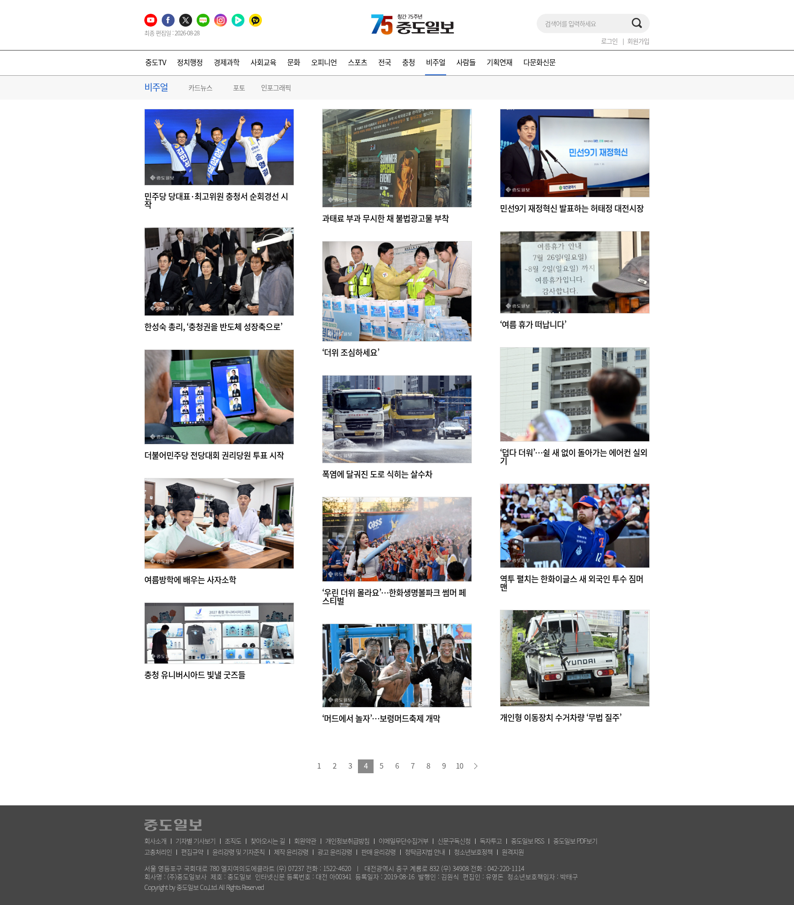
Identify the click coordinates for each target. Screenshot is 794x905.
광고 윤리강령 (335, 852)
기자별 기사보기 (196, 841)
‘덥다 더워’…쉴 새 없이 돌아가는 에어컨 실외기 (573, 457)
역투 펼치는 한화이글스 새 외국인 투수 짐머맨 (571, 583)
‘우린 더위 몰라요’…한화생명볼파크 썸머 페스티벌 (394, 597)
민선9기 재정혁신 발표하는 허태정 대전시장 (572, 208)
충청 (408, 61)
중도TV (155, 61)
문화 (293, 61)
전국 (384, 61)
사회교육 (263, 61)
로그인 (609, 40)
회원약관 (305, 841)
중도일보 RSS (527, 841)
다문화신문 (539, 61)
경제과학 (226, 61)
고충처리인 (158, 852)
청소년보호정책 (473, 852)
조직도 (233, 841)
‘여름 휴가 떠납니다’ (533, 324)
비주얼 (435, 61)
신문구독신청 (454, 841)
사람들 (466, 61)
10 (459, 765)
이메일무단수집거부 (403, 841)
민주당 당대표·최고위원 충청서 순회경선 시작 (216, 200)
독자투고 (491, 841)
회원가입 (638, 40)
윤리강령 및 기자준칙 (238, 852)
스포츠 (357, 61)
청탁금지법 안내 (425, 852)
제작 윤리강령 (291, 852)
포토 (239, 87)
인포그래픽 (276, 87)
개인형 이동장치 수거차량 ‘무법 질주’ (560, 718)
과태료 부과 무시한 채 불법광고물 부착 (385, 218)
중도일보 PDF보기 (575, 841)
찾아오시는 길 (267, 841)
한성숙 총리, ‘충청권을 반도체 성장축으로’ (213, 327)
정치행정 (190, 61)
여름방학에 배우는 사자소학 (190, 580)
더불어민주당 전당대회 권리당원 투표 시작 (214, 455)
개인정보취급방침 (347, 841)
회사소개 (155, 841)
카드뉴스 (200, 87)
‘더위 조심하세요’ (350, 353)
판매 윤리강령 (378, 852)
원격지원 (513, 852)
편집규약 (192, 852)
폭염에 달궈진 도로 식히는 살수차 (377, 474)
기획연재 (499, 61)
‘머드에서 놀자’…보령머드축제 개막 (381, 718)
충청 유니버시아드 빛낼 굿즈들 (194, 675)
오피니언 (324, 61)
